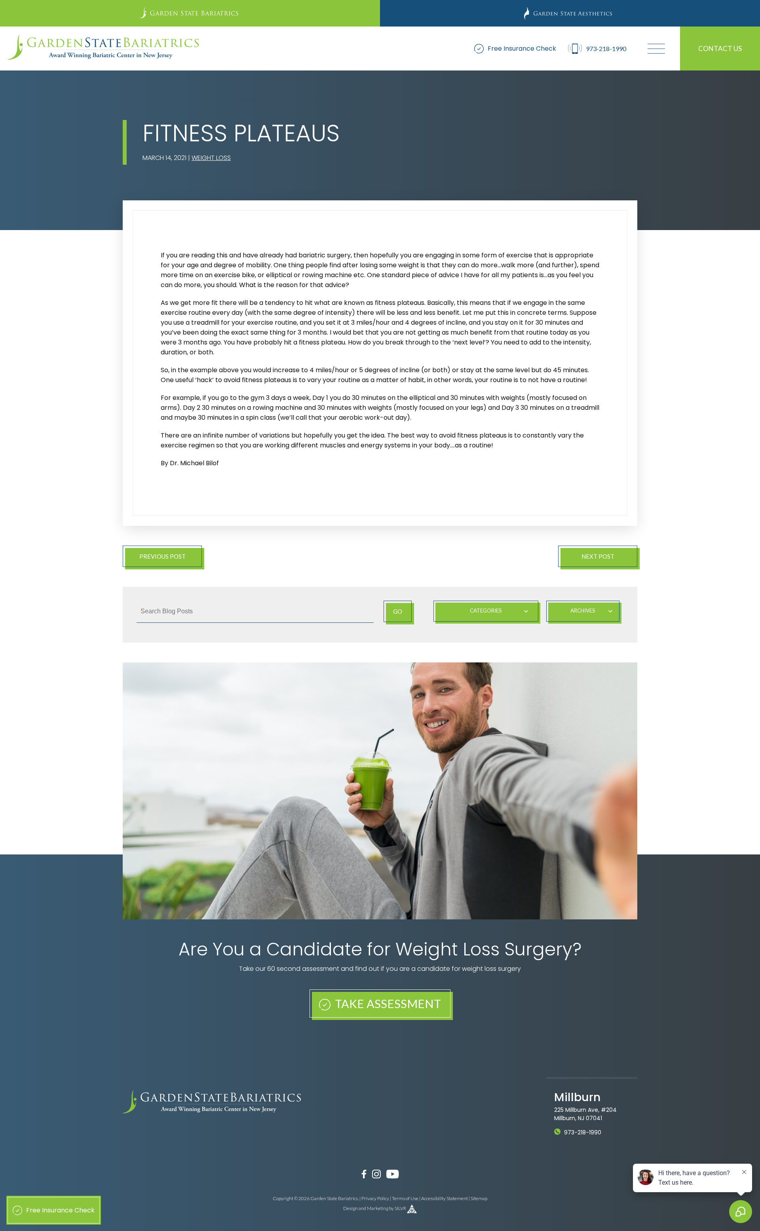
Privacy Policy (375, 1198)
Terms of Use (405, 1198)
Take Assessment (386, 1003)
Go (397, 611)
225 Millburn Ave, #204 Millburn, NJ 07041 (585, 1114)
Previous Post (162, 556)
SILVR (400, 1208)
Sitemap (479, 1198)
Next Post (597, 556)
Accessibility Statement (444, 1198)
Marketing (377, 1208)
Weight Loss (211, 157)
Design (350, 1208)
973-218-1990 (582, 1132)
